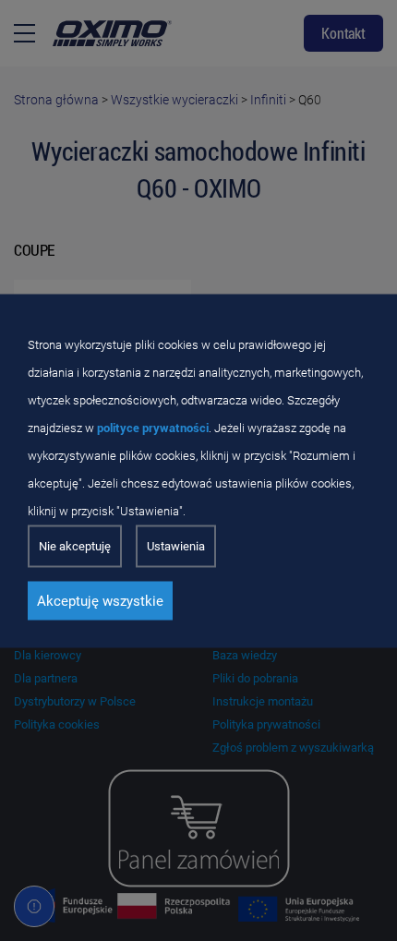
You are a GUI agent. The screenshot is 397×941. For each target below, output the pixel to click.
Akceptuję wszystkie (100, 600)
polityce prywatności (153, 427)
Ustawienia (176, 545)
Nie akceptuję (75, 545)
